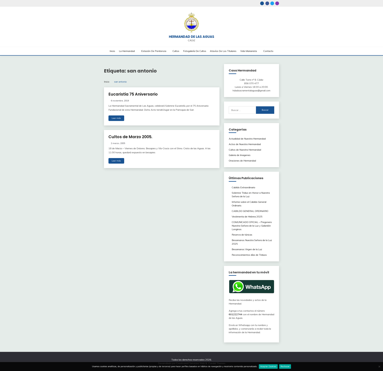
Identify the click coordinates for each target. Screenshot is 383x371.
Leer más (116, 118)
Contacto (268, 50)
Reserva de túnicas (242, 234)
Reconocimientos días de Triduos (249, 254)
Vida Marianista (248, 50)
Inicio (112, 50)
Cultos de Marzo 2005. (130, 137)
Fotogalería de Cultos (194, 50)
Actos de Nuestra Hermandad (245, 144)
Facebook (267, 3)
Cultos (175, 50)
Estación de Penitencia (153, 50)
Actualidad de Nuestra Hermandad (247, 138)
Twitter (272, 3)
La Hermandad (127, 50)
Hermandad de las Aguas (191, 36)
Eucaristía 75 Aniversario (133, 94)
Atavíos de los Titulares (223, 50)
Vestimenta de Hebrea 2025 (247, 216)
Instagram (277, 3)
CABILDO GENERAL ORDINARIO (250, 211)
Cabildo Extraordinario (243, 187)
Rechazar (285, 366)
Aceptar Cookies (268, 366)
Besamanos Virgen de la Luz (247, 249)
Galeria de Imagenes (239, 155)
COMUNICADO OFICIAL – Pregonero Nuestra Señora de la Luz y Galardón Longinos (252, 226)
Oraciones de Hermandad (242, 160)
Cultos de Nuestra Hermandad (245, 149)
